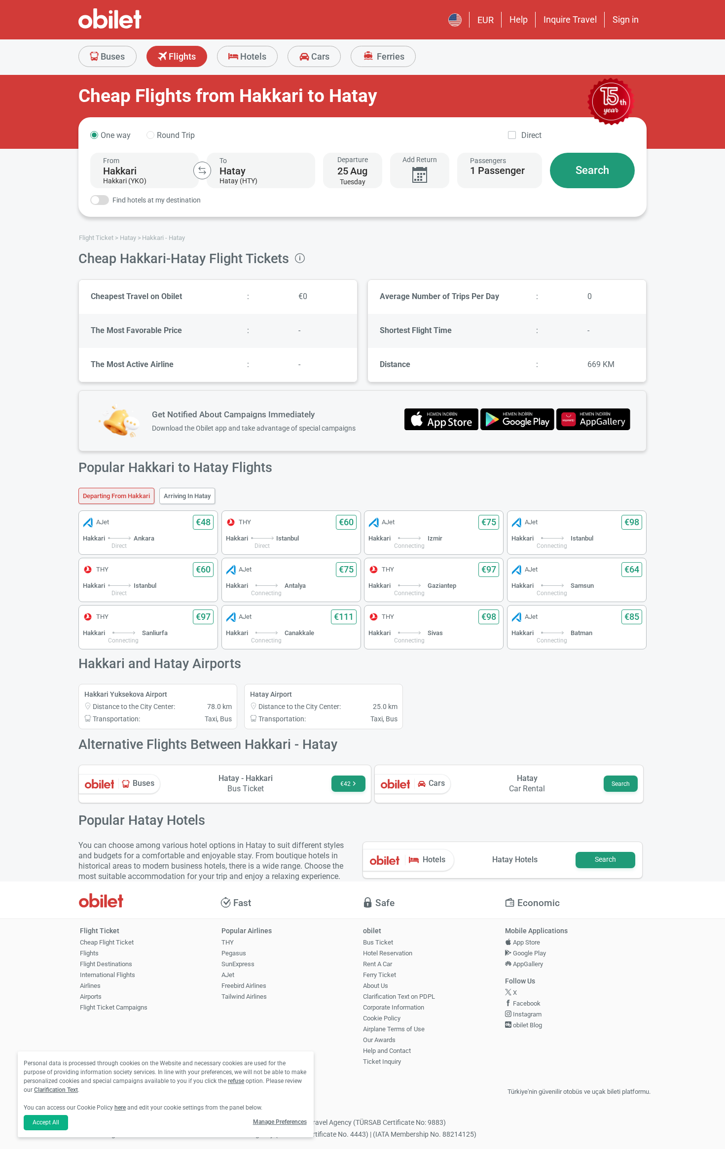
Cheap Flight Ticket (107, 942)
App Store (525, 942)
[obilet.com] (133, 27)
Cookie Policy (381, 1018)
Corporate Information (393, 1007)
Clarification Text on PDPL (399, 996)
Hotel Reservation (387, 953)
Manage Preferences (280, 1121)
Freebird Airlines (243, 985)
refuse (236, 1081)
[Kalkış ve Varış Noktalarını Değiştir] (202, 170)
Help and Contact (387, 1050)
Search (592, 170)
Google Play (528, 953)
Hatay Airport (271, 694)
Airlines (90, 985)
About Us (375, 985)
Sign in (626, 19)
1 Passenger (497, 170)
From (111, 161)
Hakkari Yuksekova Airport (125, 694)
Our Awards (379, 1040)
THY (227, 942)
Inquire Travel (570, 19)
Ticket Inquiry (382, 1061)
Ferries (389, 56)
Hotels (252, 56)
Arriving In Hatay (187, 496)
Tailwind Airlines (244, 996)
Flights (181, 56)
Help (518, 19)
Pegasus (233, 953)
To (223, 161)
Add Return (419, 160)
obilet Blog (526, 1025)
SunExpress (237, 964)
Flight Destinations (106, 964)
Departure (352, 160)
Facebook (526, 1003)
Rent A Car (377, 964)
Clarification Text (56, 1089)
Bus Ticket (378, 942)
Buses (112, 56)
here (120, 1107)
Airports (91, 996)
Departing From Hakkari (116, 496)
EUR (485, 20)
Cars (319, 56)
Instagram (526, 1014)
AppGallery (527, 964)
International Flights (107, 975)
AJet (227, 975)
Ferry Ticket (379, 975)
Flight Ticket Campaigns (113, 1007)
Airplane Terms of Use (394, 1029)
